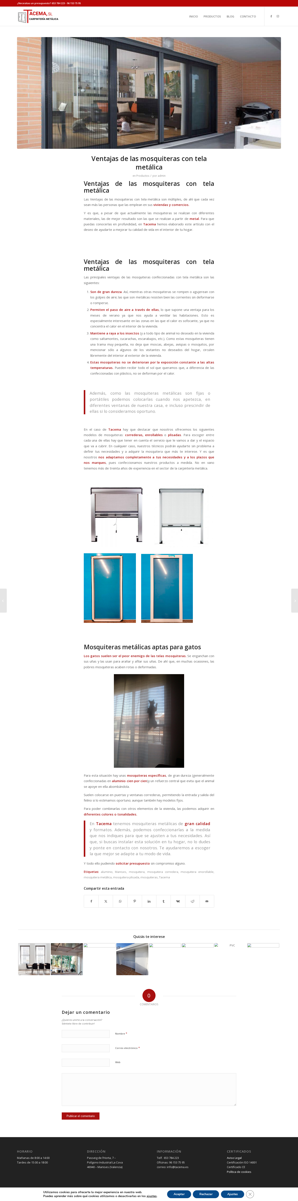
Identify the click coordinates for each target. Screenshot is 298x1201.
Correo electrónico (127, 1048)
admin (162, 176)
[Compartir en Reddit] (192, 901)
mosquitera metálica (98, 877)
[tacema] (38, 16)
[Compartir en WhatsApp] (120, 901)
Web (117, 1062)
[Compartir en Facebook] (91, 901)
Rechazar (205, 1194)
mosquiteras (149, 877)
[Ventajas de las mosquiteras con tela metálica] (149, 93)
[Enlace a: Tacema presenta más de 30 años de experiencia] (198, 959)
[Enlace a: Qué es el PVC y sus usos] (230, 959)
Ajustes (232, 1194)
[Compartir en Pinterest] (135, 901)
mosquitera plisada (126, 877)
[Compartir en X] (106, 901)
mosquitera (137, 872)
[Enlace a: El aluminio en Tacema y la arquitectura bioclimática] (263, 959)
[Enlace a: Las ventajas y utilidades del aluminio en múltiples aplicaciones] (165, 959)
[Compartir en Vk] (178, 901)
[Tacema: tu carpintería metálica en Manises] (3, 601)
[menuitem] (193, 16)
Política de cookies (239, 1172)
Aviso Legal (234, 1158)
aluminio (107, 872)
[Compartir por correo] (207, 901)
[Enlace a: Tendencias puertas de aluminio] (100, 959)
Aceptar (179, 1194)
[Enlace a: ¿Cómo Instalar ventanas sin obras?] (34, 959)
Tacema (164, 877)
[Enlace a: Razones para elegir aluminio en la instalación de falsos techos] (67, 959)
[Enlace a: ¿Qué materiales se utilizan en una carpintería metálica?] (132, 959)
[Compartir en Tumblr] (163, 901)
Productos (142, 176)
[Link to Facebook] (271, 16)
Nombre (121, 1033)
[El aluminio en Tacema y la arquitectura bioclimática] (294, 601)
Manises (120, 872)
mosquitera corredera (162, 872)
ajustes (152, 1196)
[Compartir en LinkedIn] (149, 901)
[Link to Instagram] (277, 16)
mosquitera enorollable (197, 872)
